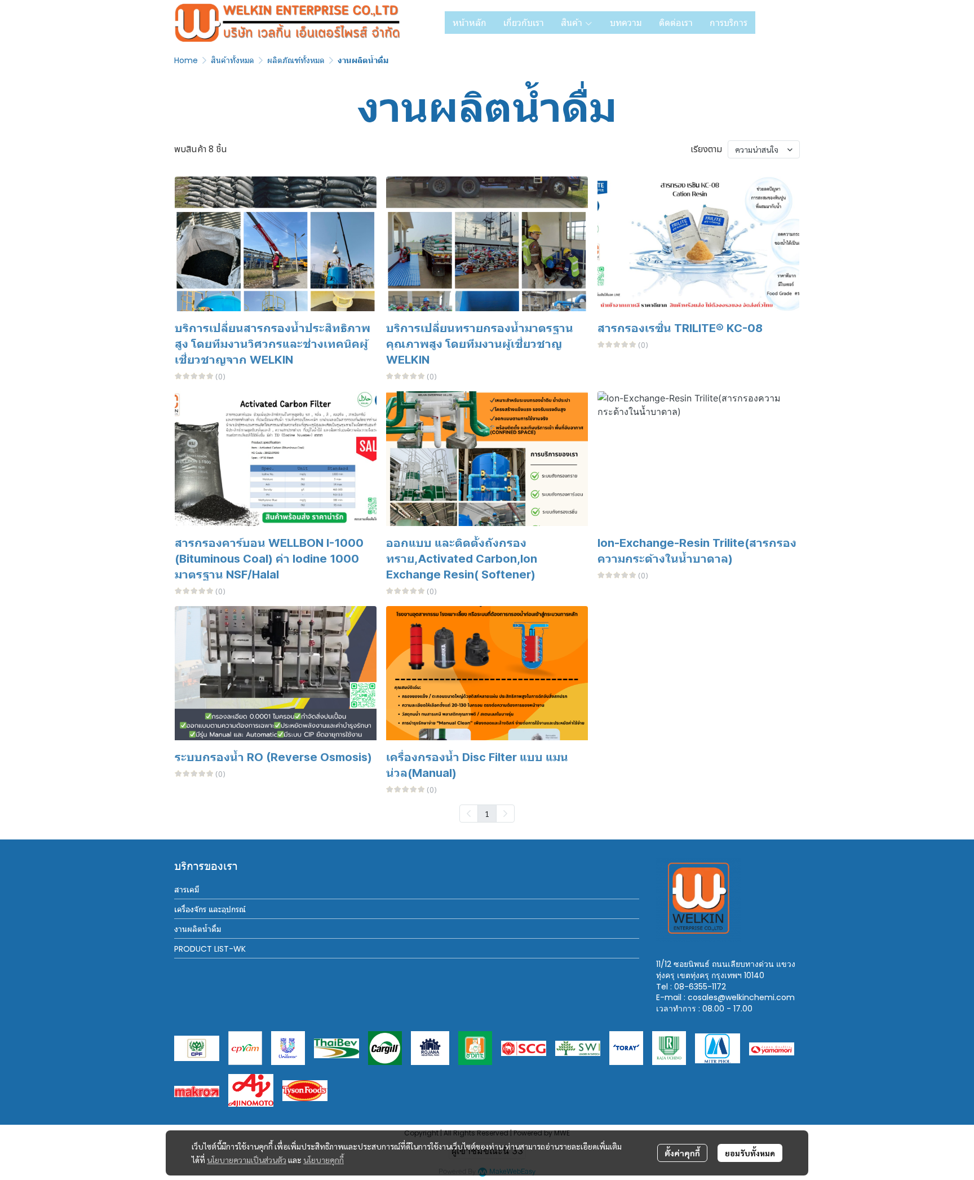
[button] (781, 22)
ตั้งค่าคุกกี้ (682, 1153)
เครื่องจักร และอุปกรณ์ (210, 909)
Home (186, 60)
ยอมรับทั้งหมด (750, 1153)
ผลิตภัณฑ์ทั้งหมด (296, 60)
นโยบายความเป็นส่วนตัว (246, 1160)
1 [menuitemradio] (487, 813)
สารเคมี (186, 889)
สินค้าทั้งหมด (232, 60)
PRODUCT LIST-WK (210, 948)
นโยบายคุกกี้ (323, 1160)
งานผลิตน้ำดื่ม (197, 929)
